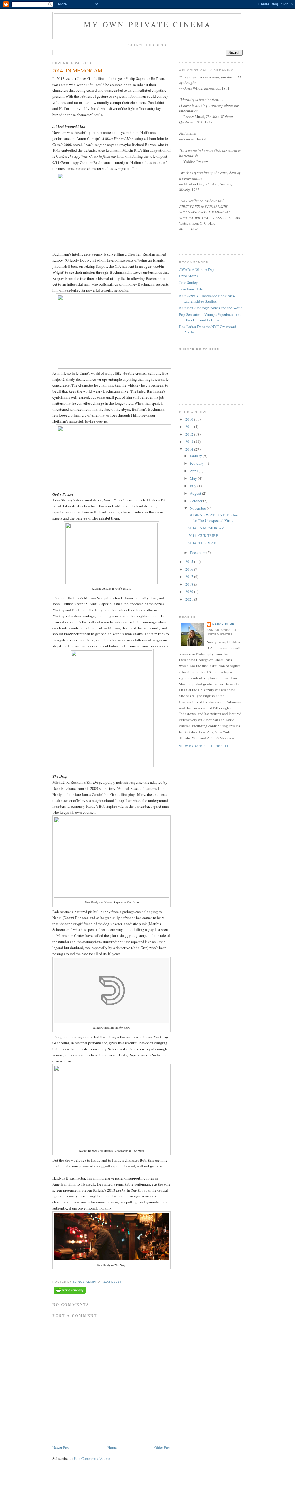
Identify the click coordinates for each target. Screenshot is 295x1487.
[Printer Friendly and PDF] (69, 1291)
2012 (189, 434)
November (198, 508)
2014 (189, 449)
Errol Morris (188, 275)
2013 (189, 441)
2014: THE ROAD (202, 542)
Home (112, 1447)
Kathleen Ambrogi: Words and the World (211, 307)
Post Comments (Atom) (92, 1458)
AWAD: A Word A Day (196, 269)
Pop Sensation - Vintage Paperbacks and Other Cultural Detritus (210, 317)
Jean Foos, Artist (192, 289)
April (194, 470)
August (196, 493)
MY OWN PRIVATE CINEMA (147, 24)
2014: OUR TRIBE (203, 535)
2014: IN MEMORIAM (206, 527)
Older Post (162, 1447)
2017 (189, 576)
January (196, 455)
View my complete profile (204, 745)
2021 (189, 599)
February (197, 463)
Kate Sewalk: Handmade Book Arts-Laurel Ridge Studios (207, 298)
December (198, 552)
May (194, 478)
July (193, 485)
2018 (189, 584)
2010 (189, 419)
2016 (189, 569)
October (196, 500)
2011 (189, 426)
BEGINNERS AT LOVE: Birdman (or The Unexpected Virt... (214, 517)
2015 (189, 561)
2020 (189, 591)
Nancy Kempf (224, 624)
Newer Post (61, 1447)
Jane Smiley (188, 282)
